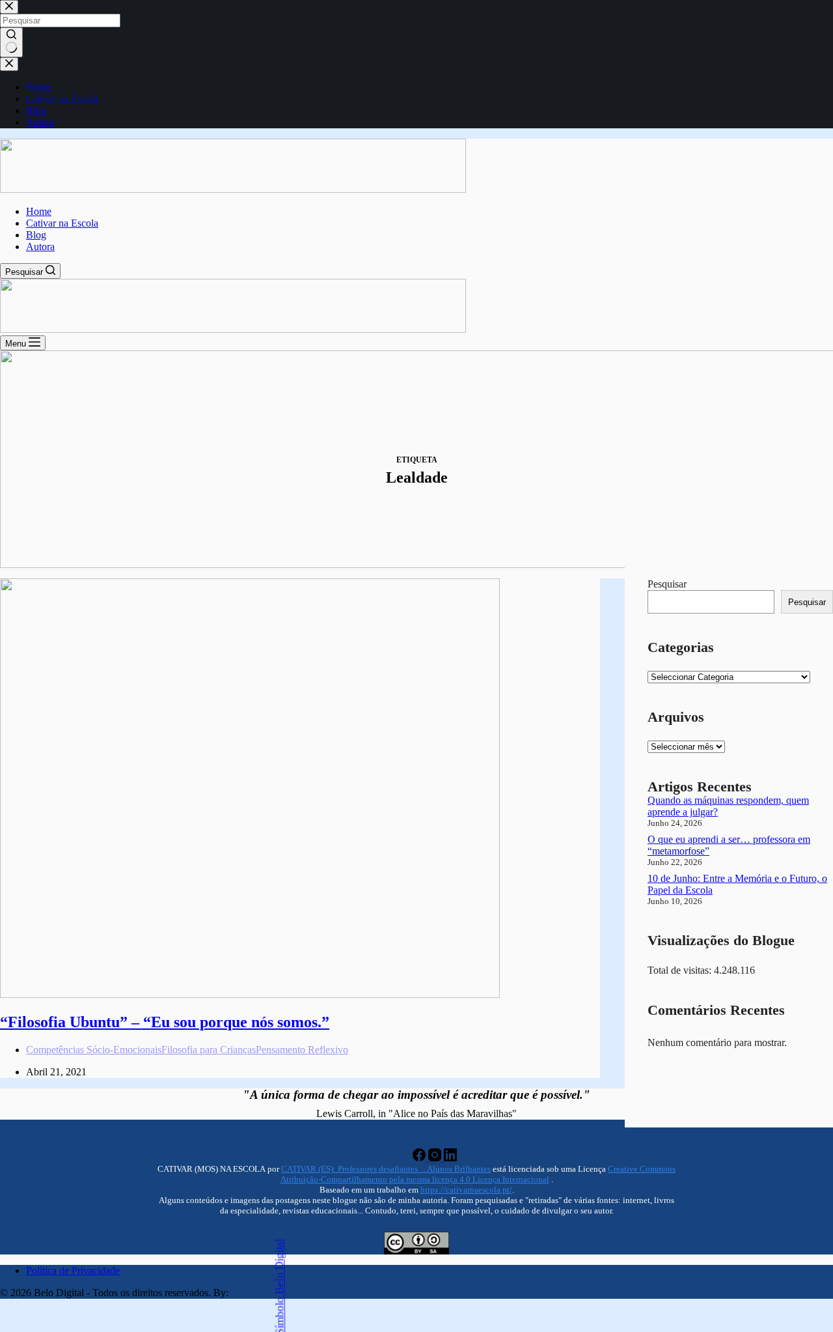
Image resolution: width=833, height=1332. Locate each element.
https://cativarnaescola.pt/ (466, 1190)
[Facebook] (420, 1157)
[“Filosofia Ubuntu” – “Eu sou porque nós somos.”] (250, 994)
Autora (40, 246)
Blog (36, 234)
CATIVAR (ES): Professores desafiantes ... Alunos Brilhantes (386, 1169)
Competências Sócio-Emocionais (93, 1049)
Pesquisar (667, 583)
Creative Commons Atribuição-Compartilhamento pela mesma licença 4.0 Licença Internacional (478, 1174)
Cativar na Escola (62, 223)
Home (38, 211)
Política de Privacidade (73, 1270)
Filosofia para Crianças (208, 1049)
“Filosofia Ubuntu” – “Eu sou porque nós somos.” (164, 1021)
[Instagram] (436, 1157)
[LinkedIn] (450, 1157)
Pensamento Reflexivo (302, 1049)
